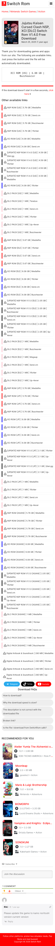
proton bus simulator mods (36, 936)
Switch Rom (36, 941)
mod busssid (32, 939)
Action (41, 11)
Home (5, 11)
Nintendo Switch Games (23, 11)
